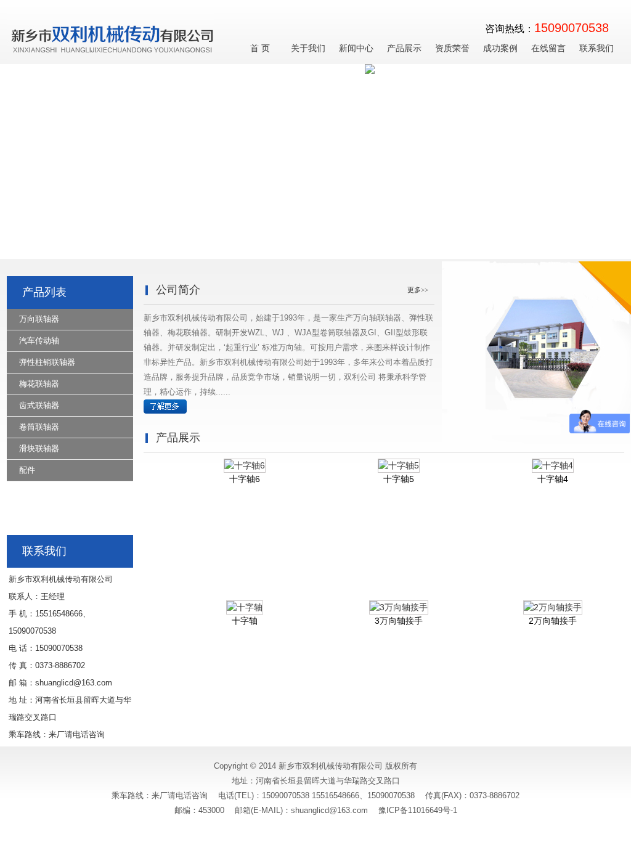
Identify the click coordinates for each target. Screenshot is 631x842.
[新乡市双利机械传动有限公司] (121, 61)
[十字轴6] (236, 465)
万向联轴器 (39, 319)
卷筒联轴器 (39, 426)
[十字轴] (236, 607)
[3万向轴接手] (390, 607)
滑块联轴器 (39, 448)
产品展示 (404, 48)
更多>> (417, 289)
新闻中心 (356, 48)
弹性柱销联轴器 (47, 362)
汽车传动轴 (39, 340)
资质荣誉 (452, 48)
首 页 (260, 48)
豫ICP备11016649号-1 (417, 810)
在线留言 (548, 48)
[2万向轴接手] (544, 607)
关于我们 (308, 48)
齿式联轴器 (39, 405)
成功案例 (500, 48)
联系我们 (596, 48)
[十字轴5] (390, 465)
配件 (27, 470)
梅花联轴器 (39, 383)
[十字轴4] (544, 465)
